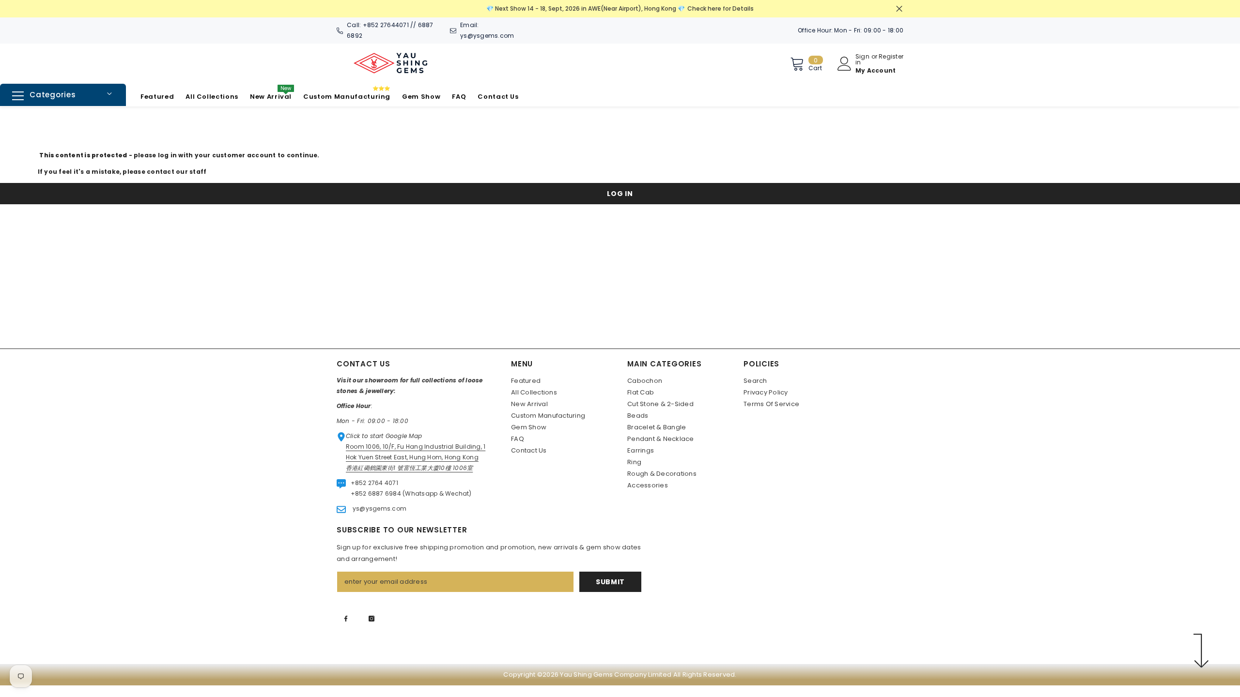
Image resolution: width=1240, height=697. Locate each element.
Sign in (862, 59)
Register (891, 57)
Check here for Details (720, 8)
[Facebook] (346, 618)
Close (899, 9)
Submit (610, 582)
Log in (620, 193)
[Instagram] (371, 618)
